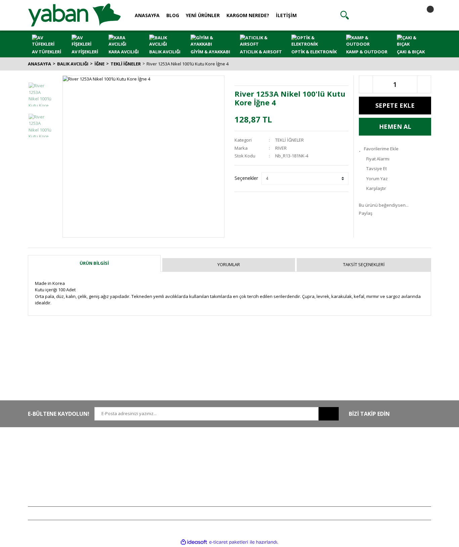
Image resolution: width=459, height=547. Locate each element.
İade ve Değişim (209, 480)
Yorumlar (228, 264)
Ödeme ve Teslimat (213, 470)
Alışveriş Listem (291, 470)
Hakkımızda (122, 450)
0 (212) (50, 450)
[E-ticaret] (228, 542)
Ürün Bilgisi (94, 263)
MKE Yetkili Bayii (375, 450)
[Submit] (329, 413)
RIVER (281, 148)
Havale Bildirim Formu (133, 470)
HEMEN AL (395, 126)
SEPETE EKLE (395, 105)
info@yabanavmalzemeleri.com (60, 480)
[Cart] (424, 15)
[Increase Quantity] (424, 84)
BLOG (172, 15)
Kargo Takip (205, 490)
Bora (363, 480)
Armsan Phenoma (377, 460)
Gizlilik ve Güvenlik (212, 460)
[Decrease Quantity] (366, 84)
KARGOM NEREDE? (247, 15)
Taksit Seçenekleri (364, 264)
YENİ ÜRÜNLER (203, 15)
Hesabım (285, 450)
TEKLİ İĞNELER (289, 140)
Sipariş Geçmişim (293, 460)
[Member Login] (384, 15)
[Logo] (74, 15)
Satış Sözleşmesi (210, 450)
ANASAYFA (147, 15)
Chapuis (367, 499)
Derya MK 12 (371, 470)
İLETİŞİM (286, 15)
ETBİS (116, 480)
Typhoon (368, 490)
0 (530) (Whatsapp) (63, 470)
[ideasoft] (193, 542)
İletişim (118, 460)
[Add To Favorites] (395, 149)
